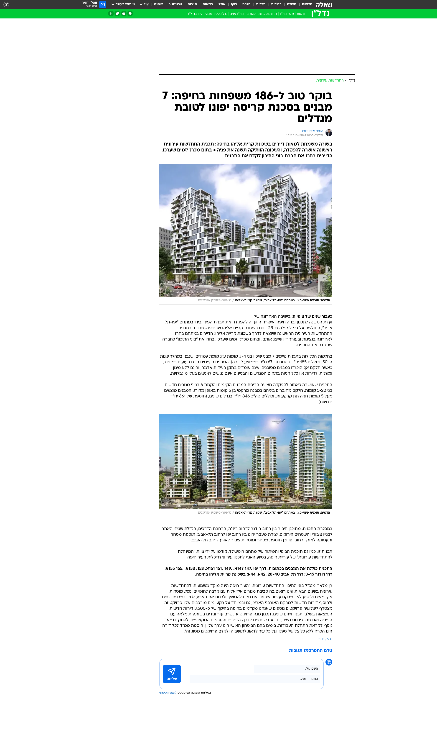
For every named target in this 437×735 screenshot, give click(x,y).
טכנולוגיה (175, 4)
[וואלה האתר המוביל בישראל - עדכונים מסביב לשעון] (324, 4)
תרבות (261, 4)
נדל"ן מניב (237, 14)
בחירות (276, 4)
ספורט (291, 4)
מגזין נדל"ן (287, 14)
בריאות (208, 4)
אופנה (158, 4)
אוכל (221, 4)
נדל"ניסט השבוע (216, 14)
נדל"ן (329, 639)
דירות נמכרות (268, 14)
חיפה (321, 639)
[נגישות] (6, 5)
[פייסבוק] (111, 13)
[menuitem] (304, 4)
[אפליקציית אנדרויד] (130, 13)
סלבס (246, 4)
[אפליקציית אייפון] (124, 13)
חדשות (307, 4)
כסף (234, 4)
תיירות (192, 4)
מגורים (251, 14)
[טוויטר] (117, 13)
